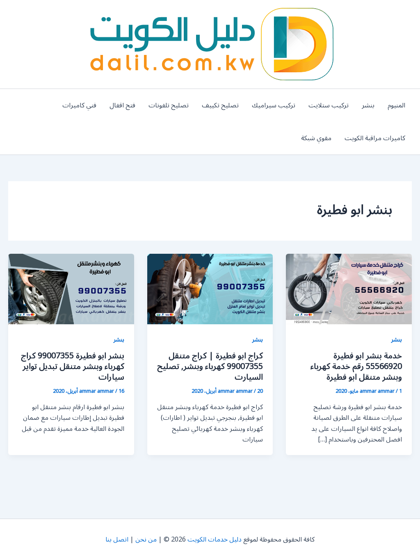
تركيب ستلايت (328, 105)
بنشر (368, 105)
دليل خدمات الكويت (214, 539)
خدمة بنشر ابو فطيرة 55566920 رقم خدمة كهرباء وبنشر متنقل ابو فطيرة (356, 366)
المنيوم (396, 105)
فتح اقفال (122, 105)
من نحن (146, 539)
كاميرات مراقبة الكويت (375, 138)
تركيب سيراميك (273, 105)
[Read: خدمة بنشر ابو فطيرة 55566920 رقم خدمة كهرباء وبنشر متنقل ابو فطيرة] (349, 289)
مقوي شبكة (316, 138)
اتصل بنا (116, 539)
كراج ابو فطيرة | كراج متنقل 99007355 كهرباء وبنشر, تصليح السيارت (210, 366)
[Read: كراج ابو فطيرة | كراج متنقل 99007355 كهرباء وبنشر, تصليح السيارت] (210, 289)
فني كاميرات (79, 105)
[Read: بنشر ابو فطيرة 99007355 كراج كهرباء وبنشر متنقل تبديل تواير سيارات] (71, 289)
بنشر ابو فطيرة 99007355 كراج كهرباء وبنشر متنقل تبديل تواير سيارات (72, 366)
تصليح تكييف (220, 105)
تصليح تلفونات (168, 105)
